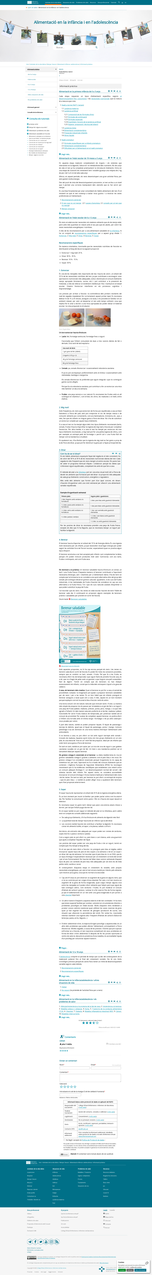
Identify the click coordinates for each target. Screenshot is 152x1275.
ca (122, 2)
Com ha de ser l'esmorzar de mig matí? (40, 142)
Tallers (105, 1179)
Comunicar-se (31, 1196)
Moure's (29, 1182)
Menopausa (56, 1189)
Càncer (118, 1011)
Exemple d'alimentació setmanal (38, 151)
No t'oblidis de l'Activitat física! (37, 153)
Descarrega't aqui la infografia (70, 666)
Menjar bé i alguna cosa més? (38, 127)
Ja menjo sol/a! (33, 124)
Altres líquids (69, 135)
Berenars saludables (79, 599)
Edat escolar (32, 79)
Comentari (64, 1072)
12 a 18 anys (32, 90)
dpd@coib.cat (83, 1129)
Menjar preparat (68, 209)
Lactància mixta (70, 128)
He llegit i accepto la (85, 1140)
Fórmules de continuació (77, 117)
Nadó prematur (68, 140)
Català (105, 1210)
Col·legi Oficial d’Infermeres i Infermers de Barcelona (51, 1268)
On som (63, 1224)
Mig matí (72, 236)
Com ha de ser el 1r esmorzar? (38, 140)
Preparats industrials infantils (75, 133)
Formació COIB (31, 1231)
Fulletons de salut (32, 1220)
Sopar (96, 236)
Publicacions (65, 1220)
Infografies (30, 1217)
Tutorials (113, 2)
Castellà (112, 1210)
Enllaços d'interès (63, 80)
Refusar (130, 1270)
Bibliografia (73, 80)
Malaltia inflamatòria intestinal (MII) (99, 1011)
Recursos (93, 2)
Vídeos (29, 1214)
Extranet (60, 1272)
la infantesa (114, 231)
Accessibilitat (65, 1227)
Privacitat (29, 1272)
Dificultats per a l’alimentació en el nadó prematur (83, 148)
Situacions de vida (68, 2)
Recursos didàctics (109, 1172)
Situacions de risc (83, 1186)
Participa (30, 1227)
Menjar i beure (51, 64)
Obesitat (69, 1011)
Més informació (140, 1270)
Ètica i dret (106, 1182)
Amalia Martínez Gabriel (65, 72)
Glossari (105, 1189)
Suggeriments (52, 1272)
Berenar (88, 236)
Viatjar (64, 987)
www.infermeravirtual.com (87, 1136)
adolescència (65, 956)
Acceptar (122, 1270)
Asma (87, 1009)
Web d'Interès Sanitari (34, 1248)
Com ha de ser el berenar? (36, 146)
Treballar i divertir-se (33, 1200)
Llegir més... (64, 154)
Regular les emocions (110, 1176)
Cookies (36, 1272)
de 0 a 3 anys (32, 74)
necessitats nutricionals (100, 99)
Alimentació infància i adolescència (68, 64)
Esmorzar (62, 236)
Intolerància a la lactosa (112, 1006)
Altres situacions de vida (35, 95)
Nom (61, 1065)
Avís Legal (43, 1272)
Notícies (105, 1196)
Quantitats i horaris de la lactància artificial (84, 122)
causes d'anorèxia (93, 203)
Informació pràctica (86, 64)
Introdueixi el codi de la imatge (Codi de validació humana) (82, 1091)
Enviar (64, 1154)
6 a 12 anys (31, 84)
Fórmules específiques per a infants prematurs (82, 143)
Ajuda (106, 1213)
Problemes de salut (82, 2)
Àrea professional (103, 2)
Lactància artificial (71, 111)
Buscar (106, 1228)
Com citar (79, 80)
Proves (80, 1179)
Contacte (107, 1224)
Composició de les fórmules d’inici (81, 114)
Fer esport (66, 990)
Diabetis (79, 1011)
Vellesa (55, 1182)
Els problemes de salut (35, 100)
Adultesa (55, 1179)
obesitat (68, 895)
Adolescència (57, 1176)
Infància (55, 1172)
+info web (82, 1107)
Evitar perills (31, 1193)
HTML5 (29, 1252)
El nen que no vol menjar (71, 203)
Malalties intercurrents (70, 1014)
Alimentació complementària (75, 130)
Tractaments (82, 1182)
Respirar (30, 1176)
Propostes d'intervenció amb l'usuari (38, 1224)
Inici (27, 64)
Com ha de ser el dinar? (35, 144)
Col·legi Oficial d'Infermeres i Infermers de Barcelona (77, 1231)
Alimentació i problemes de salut (39, 130)
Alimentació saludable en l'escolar (39, 134)
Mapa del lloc (108, 1217)
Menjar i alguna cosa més (36, 155)
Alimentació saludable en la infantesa (39, 136)
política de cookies (136, 1267)
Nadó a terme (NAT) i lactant (73, 105)
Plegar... (63, 948)
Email (106, 1065)
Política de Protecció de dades (93, 1140)
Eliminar (29, 1186)
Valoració (63, 1084)
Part (54, 1203)
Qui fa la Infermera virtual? (69, 1217)
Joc (104, 1186)
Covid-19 (106, 1193)
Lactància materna (71, 108)
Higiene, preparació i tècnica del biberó (83, 124)
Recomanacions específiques (73, 971)
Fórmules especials (75, 119)
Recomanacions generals (71, 200)
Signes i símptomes (84, 1176)
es (125, 2)
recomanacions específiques (86, 233)
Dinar (80, 236)
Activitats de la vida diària (53, 2)
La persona (30, 1172)
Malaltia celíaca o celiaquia (71, 1009)
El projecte (64, 1210)
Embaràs (55, 1196)
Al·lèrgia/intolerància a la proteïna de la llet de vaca (80, 1006)
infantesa (82, 472)
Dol (54, 1186)
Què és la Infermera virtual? (69, 1214)
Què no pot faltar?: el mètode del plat (39, 138)
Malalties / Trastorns (84, 1172)
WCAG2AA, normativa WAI (35, 1250)
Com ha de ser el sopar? (36, 148)
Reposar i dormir (32, 1189)
